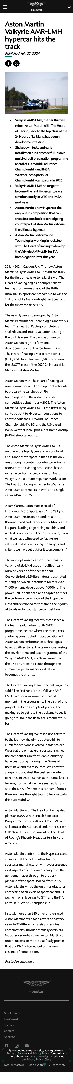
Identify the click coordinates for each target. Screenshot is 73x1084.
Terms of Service (17, 1053)
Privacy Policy (40, 1053)
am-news (27, 961)
